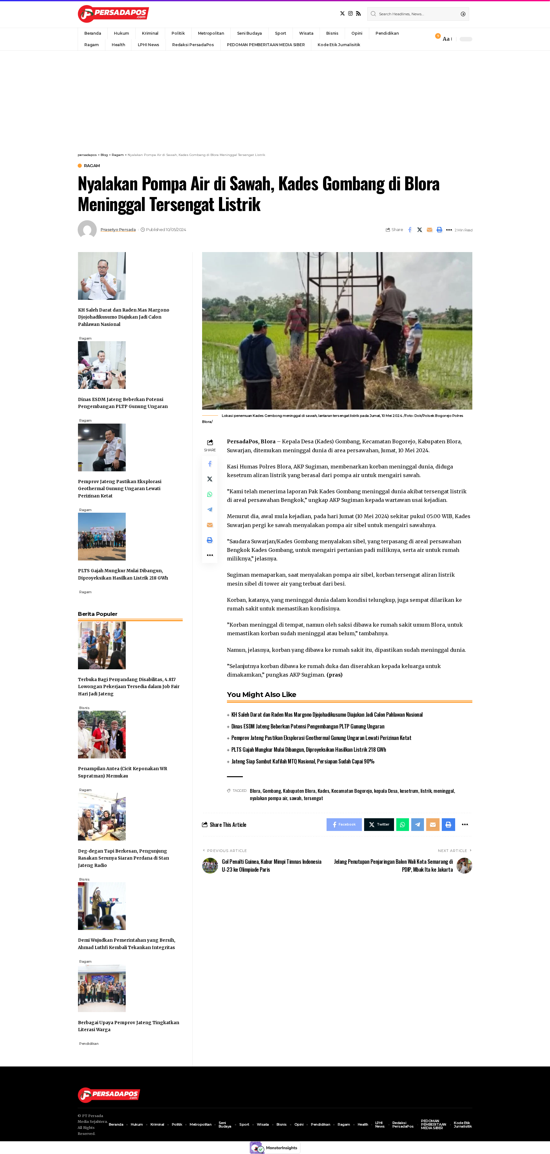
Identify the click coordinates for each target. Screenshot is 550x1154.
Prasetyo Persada (118, 229)
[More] (449, 230)
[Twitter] (342, 13)
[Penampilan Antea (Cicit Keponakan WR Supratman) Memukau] (102, 734)
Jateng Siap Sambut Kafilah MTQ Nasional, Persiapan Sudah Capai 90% (303, 761)
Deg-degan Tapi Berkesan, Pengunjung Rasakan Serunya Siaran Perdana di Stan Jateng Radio (123, 858)
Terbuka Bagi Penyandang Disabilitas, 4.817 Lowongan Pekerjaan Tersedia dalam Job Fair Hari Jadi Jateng (129, 687)
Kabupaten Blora (299, 790)
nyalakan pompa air (268, 797)
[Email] (429, 230)
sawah (295, 797)
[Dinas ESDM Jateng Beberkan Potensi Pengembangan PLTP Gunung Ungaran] (102, 365)
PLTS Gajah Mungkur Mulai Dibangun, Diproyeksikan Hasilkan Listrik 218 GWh (308, 749)
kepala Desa (386, 790)
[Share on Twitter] (419, 230)
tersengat (313, 797)
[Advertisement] (275, 98)
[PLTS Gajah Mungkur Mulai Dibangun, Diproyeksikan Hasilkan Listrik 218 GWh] (102, 536)
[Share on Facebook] (409, 230)
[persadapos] (113, 14)
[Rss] (358, 13)
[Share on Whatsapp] (209, 494)
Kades (323, 790)
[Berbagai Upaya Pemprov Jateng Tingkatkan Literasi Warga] (102, 988)
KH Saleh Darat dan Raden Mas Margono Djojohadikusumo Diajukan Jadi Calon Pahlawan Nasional (327, 714)
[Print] (439, 230)
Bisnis (84, 708)
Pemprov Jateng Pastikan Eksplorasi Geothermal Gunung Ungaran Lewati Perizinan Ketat (321, 738)
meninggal (444, 790)
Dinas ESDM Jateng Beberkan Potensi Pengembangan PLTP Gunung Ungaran (307, 726)
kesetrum (409, 790)
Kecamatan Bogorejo (351, 790)
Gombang (272, 790)
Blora (255, 790)
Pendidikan (88, 1043)
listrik (426, 790)
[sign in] (425, 39)
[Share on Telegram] (209, 509)
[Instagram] (350, 13)
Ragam (92, 166)
